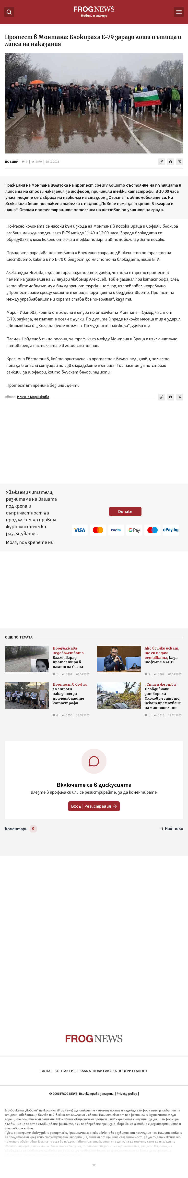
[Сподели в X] (179, 161)
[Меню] (179, 12)
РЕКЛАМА (83, 1071)
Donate (125, 512)
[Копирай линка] (161, 161)
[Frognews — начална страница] (94, 1038)
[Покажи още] (94, 1164)
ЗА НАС (47, 1071)
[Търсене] (9, 12)
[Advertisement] (94, 935)
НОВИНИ (11, 162)
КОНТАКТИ (64, 1071)
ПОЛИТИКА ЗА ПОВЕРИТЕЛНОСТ (120, 1071)
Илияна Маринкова (33, 397)
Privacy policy (127, 1093)
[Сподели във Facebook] (170, 161)
